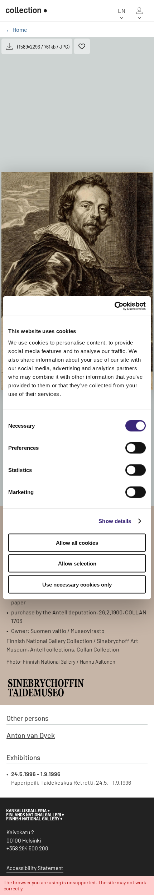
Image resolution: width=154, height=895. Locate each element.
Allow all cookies (77, 542)
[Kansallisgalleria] (35, 818)
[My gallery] (139, 10)
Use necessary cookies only (77, 584)
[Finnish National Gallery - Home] (26, 10)
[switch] (135, 447)
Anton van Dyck (30, 735)
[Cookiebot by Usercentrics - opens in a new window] (114, 306)
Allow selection (77, 563)
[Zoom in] (77, 281)
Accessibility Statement (34, 868)
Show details (114, 521)
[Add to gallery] (82, 46)
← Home (16, 29)
